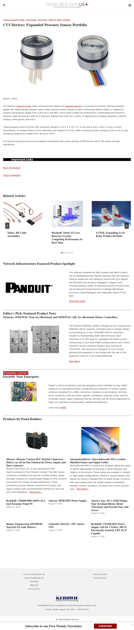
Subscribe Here (100, 578)
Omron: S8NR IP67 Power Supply (68, 500)
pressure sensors (73, 106)
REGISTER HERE (77, 301)
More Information (11, 167)
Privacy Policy (34, 589)
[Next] (127, 226)
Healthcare (31, 20)
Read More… (36, 492)
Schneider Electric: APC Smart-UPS (67, 525)
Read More (74, 361)
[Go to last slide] (7, 226)
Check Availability (12, 175)
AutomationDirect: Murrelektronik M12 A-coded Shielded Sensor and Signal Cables (97, 461)
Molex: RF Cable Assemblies (17, 234)
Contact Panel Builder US (34, 574)
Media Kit (34, 585)
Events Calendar (100, 574)
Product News (55, 20)
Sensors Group (23, 106)
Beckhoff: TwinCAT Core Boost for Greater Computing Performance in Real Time (67, 237)
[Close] (131, 624)
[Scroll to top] (129, 622)
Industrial (42, 20)
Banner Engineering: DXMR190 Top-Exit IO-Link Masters (24, 525)
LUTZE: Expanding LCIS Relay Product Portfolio (110, 234)
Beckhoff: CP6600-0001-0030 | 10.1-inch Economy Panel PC (26, 502)
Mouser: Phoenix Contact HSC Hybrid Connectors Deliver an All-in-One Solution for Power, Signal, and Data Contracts (36, 462)
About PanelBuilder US (34, 578)
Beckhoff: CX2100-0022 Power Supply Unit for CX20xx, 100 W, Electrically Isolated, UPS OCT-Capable (109, 528)
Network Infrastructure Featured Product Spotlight (39, 263)
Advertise (34, 581)
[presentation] (22, 214)
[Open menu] (130, 5)
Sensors (66, 20)
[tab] (61, 252)
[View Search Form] (4, 5)
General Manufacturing (14, 20)
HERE (63, 407)
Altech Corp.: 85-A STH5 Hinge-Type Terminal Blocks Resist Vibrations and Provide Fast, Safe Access (110, 505)
